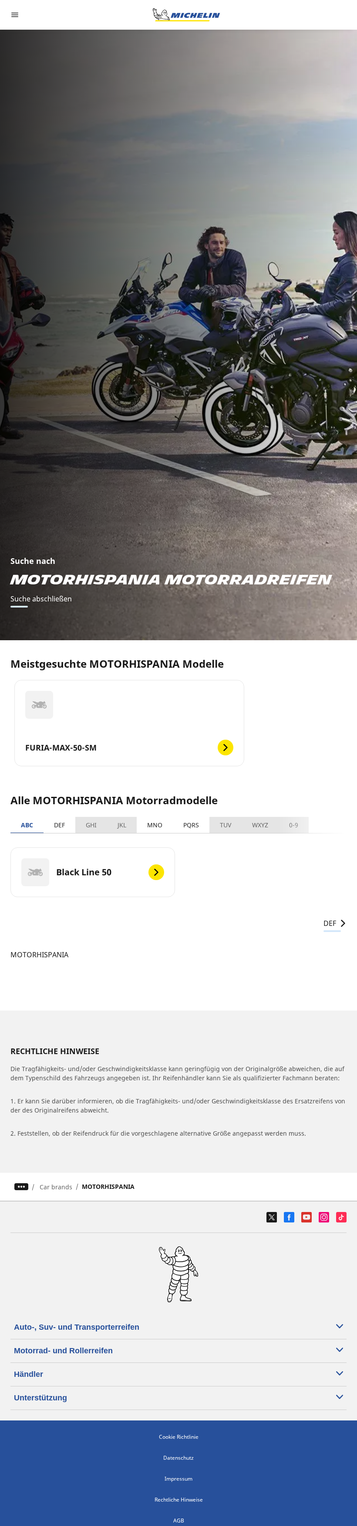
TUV (225, 825)
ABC (27, 825)
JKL (122, 825)
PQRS (191, 825)
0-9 (293, 825)
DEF (59, 825)
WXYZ (260, 825)
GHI (91, 825)
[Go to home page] (186, 15)
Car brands (56, 1187)
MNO (154, 825)
